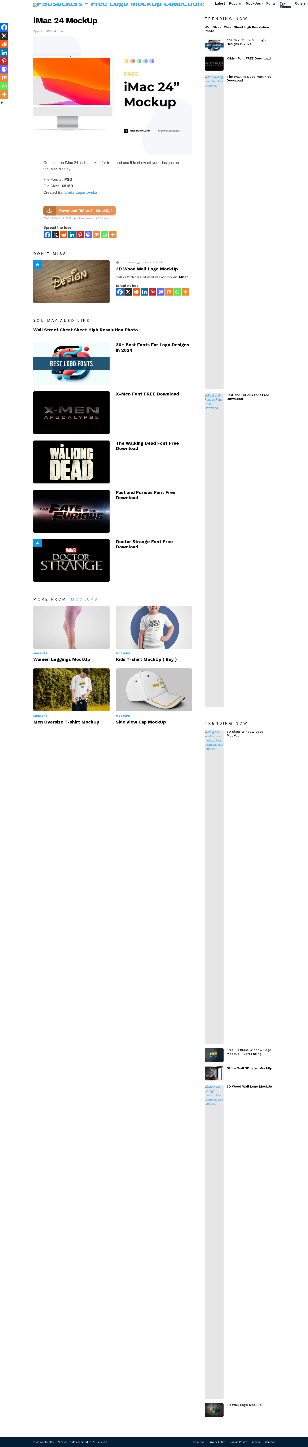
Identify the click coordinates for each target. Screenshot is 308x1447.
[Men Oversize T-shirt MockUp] (71, 689)
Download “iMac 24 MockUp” (85, 210)
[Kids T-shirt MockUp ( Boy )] (154, 627)
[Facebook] (47, 234)
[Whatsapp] (104, 234)
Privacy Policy (217, 1442)
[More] (112, 234)
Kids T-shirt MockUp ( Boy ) (146, 659)
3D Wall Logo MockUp (244, 1405)
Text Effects (285, 5)
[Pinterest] (80, 234)
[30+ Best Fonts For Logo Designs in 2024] (71, 363)
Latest (220, 3)
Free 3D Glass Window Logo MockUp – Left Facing (249, 1052)
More (183, 277)
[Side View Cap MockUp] (154, 689)
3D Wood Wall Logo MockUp (147, 268)
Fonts (271, 3)
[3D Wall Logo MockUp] (214, 1410)
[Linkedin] (72, 234)
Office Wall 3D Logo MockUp (249, 1068)
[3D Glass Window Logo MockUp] (214, 887)
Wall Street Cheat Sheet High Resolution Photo (85, 329)
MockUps (253, 3)
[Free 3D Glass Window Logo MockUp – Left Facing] (214, 1055)
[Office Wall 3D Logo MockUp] (214, 1073)
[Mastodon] (88, 234)
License (256, 1442)
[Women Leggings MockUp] (71, 627)
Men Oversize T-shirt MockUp (66, 722)
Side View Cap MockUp (141, 722)
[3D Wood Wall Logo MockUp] (71, 281)
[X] (55, 234)
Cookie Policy (238, 1442)
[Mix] (96, 234)
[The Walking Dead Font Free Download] (71, 462)
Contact (270, 1442)
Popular (235, 3)
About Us (198, 1442)
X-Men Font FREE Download (147, 394)
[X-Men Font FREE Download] (71, 412)
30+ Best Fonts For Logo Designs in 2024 (246, 42)
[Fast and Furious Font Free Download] (71, 511)
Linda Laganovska (80, 192)
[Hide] (1, 102)
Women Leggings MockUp (61, 659)
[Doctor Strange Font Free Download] (71, 560)
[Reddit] (63, 234)
